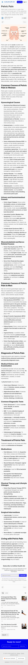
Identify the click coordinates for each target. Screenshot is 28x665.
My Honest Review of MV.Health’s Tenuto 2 (9, 627)
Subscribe (19, 2)
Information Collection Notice (15, 580)
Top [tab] (3, 593)
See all (4, 635)
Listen (24, 18)
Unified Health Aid (9, 17)
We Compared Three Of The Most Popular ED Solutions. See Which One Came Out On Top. (10, 612)
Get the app (21, 658)
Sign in (25, 2)
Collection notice (14, 654)
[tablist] (5, 593)
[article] (14, 602)
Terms (22, 653)
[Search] (25, 593)
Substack (7, 662)
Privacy (18, 653)
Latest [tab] (6, 593)
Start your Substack (10, 658)
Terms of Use (21, 578)
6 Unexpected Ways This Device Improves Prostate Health (9, 598)
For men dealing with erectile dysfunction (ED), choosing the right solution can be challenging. (10, 616)
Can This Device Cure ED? (9, 624)
